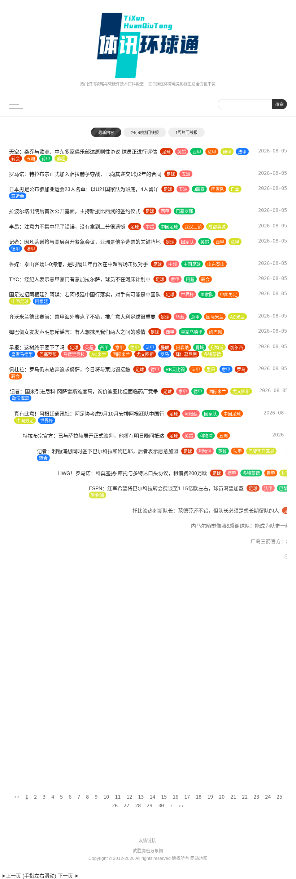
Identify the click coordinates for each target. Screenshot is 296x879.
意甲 (212, 152)
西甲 (196, 152)
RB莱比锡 (175, 369)
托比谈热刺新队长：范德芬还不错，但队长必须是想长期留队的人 (82, 511)
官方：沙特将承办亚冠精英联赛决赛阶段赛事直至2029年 (73, 609)
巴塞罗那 (184, 211)
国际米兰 (214, 317)
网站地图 (199, 858)
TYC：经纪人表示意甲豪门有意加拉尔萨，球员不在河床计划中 (80, 279)
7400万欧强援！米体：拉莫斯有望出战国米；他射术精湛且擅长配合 (85, 684)
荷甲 (46, 158)
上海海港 (20, 774)
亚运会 (17, 196)
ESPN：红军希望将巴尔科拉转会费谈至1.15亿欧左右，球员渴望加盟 (86, 488)
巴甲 (178, 526)
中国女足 (210, 714)
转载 (180, 317)
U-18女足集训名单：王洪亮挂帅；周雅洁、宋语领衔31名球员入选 (83, 714)
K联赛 (217, 609)
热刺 (195, 511)
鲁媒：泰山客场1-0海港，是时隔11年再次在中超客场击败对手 (78, 264)
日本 (235, 189)
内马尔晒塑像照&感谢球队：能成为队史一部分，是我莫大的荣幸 (81, 526)
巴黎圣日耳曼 (234, 451)
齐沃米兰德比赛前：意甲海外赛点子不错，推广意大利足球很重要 (82, 317)
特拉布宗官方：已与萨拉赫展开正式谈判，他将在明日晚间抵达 (80, 436)
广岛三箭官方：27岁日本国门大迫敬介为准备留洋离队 (70, 541)
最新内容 (106, 132)
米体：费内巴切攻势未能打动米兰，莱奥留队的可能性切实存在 (80, 653)
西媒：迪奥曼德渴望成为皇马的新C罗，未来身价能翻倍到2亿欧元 (83, 631)
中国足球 (169, 227)
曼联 (165, 347)
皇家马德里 (192, 332)
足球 (166, 152)
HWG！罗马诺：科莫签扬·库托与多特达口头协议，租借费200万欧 (83, 473)
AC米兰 (237, 317)
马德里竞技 (74, 354)
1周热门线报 (186, 132)
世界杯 (187, 294)
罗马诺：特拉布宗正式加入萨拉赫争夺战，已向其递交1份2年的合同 (85, 174)
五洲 (30, 158)
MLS (215, 594)
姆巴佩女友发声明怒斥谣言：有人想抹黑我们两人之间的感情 (77, 332)
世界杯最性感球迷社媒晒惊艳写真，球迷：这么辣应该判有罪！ (80, 571)
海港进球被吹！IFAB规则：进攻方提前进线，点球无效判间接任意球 (86, 767)
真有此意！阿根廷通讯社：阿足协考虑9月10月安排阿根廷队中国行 (84, 414)
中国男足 (228, 294)
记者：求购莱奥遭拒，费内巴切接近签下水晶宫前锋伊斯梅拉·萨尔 (83, 745)
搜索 (279, 104)
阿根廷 (41, 301)
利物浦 (216, 347)
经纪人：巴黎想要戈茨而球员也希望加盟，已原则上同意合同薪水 (82, 556)
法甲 (242, 152)
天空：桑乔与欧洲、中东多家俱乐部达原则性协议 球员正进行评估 (83, 152)
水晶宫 (199, 745)
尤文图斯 (145, 354)
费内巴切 (179, 653)
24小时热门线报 (145, 132)
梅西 (205, 668)
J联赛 (199, 189)
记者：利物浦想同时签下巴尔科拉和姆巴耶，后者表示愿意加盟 (80, 451)
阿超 (190, 279)
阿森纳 (182, 347)
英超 (181, 152)
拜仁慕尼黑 (186, 354)
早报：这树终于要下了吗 (37, 347)
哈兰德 (222, 668)
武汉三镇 (193, 227)
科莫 (236, 473)
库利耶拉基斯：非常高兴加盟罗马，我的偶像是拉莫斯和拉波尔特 (82, 699)
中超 (149, 227)
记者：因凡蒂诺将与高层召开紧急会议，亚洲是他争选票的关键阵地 (85, 242)
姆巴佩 (215, 332)
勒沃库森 (20, 398)
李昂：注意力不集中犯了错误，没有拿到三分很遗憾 (67, 227)
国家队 (217, 189)
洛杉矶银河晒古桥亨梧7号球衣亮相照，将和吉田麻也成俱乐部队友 (83, 594)
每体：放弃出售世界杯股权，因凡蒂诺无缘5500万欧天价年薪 (78, 668)
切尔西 (236, 347)
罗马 (164, 354)
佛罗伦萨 (171, 730)
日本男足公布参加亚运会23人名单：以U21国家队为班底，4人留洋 (83, 189)
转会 (15, 158)
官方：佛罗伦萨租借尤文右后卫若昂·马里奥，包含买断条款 (75, 730)
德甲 (227, 152)
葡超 (61, 158)
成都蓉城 (217, 227)
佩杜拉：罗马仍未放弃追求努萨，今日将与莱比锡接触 (69, 369)
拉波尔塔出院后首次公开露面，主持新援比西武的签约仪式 (74, 211)
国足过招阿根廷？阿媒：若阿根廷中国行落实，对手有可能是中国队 (85, 294)
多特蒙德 (212, 354)
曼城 (199, 347)
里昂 (210, 369)
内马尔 (195, 526)
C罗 (239, 631)
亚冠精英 (20, 616)
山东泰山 (216, 264)
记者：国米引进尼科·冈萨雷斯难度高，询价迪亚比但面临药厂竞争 (83, 391)
